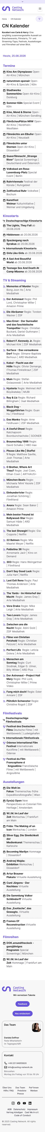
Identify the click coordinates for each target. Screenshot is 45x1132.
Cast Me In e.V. (32, 1112)
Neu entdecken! (22, 1013)
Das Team (20, 1087)
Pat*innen (34, 1087)
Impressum (32, 1109)
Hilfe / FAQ (9, 1090)
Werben (34, 1090)
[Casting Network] (13, 8)
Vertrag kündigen (14, 1112)
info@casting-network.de (20, 1067)
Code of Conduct (22, 1115)
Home (4, 19)
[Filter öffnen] (39, 19)
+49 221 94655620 (17, 1063)
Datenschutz (19, 1109)
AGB (10, 1109)
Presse (20, 1093)
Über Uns (7, 1087)
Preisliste (22, 1090)
